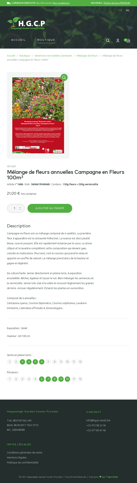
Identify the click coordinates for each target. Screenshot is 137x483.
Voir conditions (61, 3)
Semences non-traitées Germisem (53, 55)
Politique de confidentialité (23, 462)
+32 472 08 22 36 (96, 425)
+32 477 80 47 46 (96, 430)
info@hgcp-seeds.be (98, 420)
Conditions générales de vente (24, 452)
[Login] (118, 40)
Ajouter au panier (49, 208)
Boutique (46, 40)
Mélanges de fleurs (87, 55)
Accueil (18, 40)
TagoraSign (112, 477)
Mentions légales (17, 457)
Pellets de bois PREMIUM (117, 3)
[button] (64, 77)
